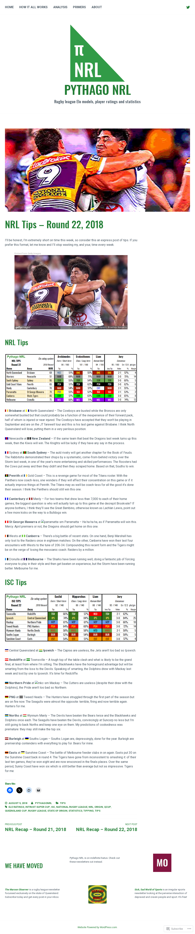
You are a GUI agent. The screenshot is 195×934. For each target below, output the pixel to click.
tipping (88, 810)
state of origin (57, 810)
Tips (63, 803)
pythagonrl (43, 803)
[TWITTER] (188, 7)
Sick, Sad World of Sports (148, 889)
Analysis (60, 7)
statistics (75, 810)
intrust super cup (37, 806)
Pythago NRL (97, 89)
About (97, 7)
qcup (107, 806)
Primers (79, 7)
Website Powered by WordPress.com (97, 927)
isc (53, 806)
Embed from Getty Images (27, 253)
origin (98, 806)
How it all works (33, 7)
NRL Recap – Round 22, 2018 (106, 827)
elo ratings (16, 806)
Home (9, 7)
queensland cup (16, 810)
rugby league (37, 810)
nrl (91, 806)
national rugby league (71, 806)
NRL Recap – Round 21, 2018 (35, 827)
